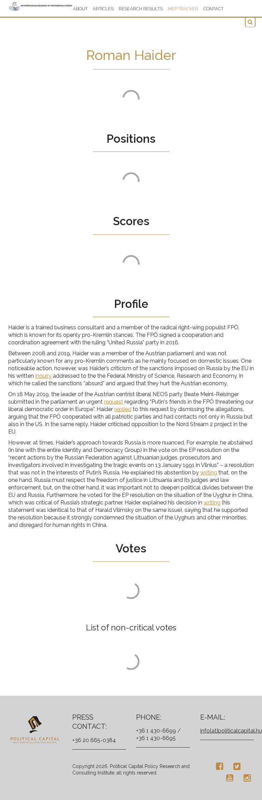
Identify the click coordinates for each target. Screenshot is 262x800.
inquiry (43, 376)
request (113, 401)
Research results (141, 8)
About (80, 8)
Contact (213, 8)
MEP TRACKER (183, 8)
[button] (250, 22)
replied (122, 409)
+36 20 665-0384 (94, 740)
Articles (103, 8)
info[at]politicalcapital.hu (231, 730)
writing (208, 472)
